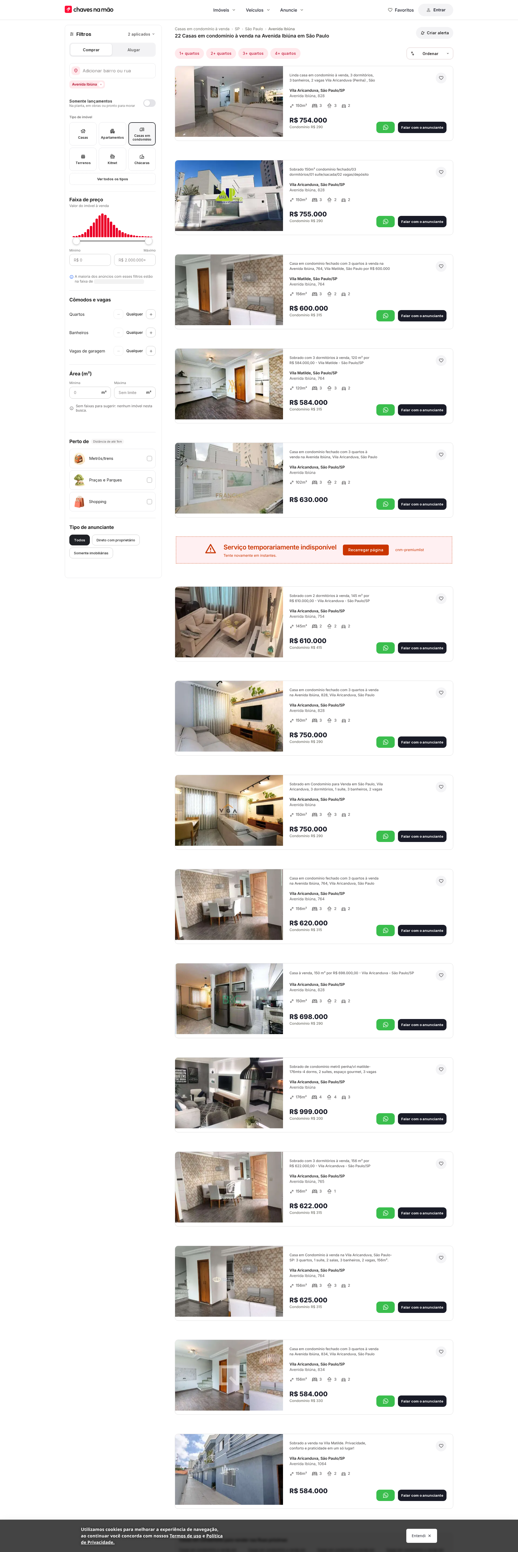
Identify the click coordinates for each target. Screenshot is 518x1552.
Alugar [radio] (134, 49)
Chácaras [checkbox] (141, 163)
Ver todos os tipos (112, 179)
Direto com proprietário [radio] (116, 540)
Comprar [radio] (91, 49)
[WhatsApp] (385, 127)
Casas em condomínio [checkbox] (141, 137)
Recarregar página (365, 550)
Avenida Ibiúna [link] (281, 29)
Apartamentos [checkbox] (112, 137)
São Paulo (254, 29)
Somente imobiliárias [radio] (91, 553)
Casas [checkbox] (83, 137)
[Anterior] (264, 125)
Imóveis (221, 10)
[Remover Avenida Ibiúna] (101, 84)
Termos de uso (185, 1536)
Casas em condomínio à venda (202, 29)
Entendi (419, 1535)
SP (237, 29)
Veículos (254, 10)
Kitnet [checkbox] (112, 163)
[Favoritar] (441, 78)
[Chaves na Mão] (89, 10)
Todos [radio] (79, 540)
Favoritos (404, 10)
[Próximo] (274, 125)
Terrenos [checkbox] (83, 163)
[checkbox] (112, 458)
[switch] (112, 103)
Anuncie (288, 10)
